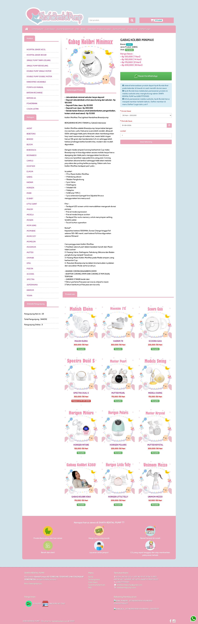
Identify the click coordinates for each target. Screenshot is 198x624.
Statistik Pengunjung (35, 304)
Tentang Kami (38, 29)
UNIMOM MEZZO (155, 497)
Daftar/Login (145, 29)
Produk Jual (133, 29)
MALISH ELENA (81, 341)
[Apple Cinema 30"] (90, 61)
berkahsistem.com (60, 621)
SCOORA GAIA (155, 341)
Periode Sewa (126, 121)
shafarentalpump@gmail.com (129, 585)
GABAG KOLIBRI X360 (81, 497)
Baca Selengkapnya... (33, 583)
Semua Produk (119, 29)
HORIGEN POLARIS (118, 445)
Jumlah (123, 131)
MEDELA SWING (155, 393)
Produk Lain (70, 294)
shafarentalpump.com (126, 587)
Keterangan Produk (75, 90)
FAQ (78, 29)
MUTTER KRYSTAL (155, 445)
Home (90, 577)
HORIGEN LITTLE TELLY (118, 497)
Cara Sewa (50, 29)
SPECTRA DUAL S (81, 393)
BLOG (83, 29)
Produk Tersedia (104, 29)
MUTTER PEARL (118, 393)
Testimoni (92, 29)
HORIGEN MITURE (81, 445)
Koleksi (29, 38)
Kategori (30, 117)
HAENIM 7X (118, 341)
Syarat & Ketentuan (65, 29)
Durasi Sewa (126, 111)
